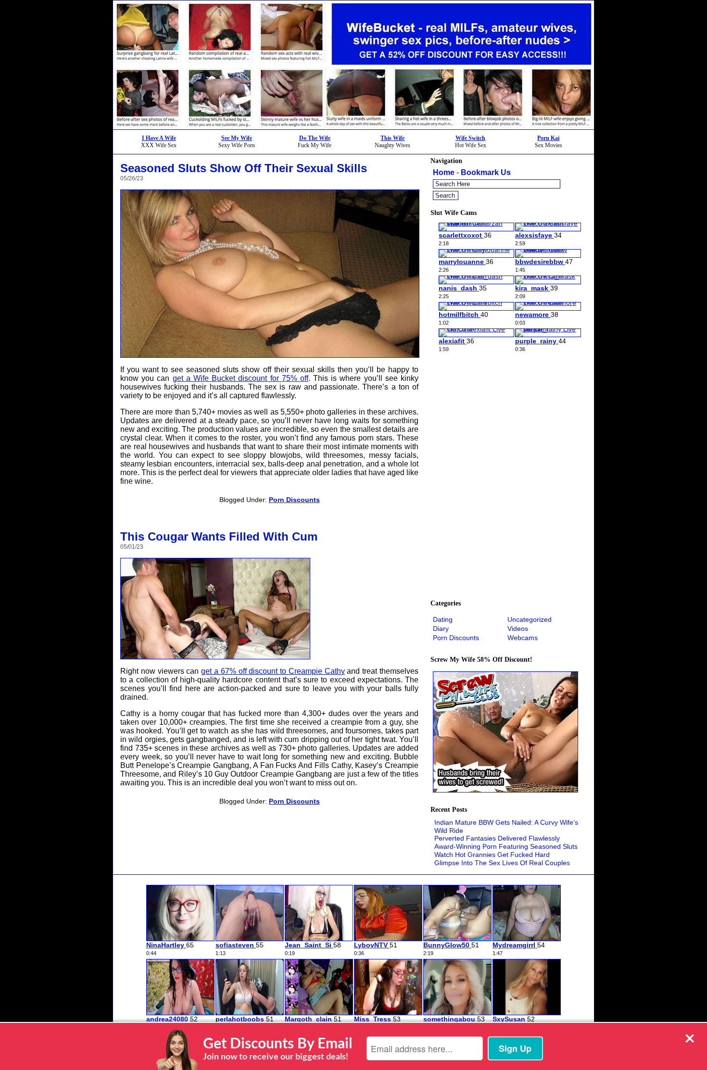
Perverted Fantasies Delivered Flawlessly (497, 838)
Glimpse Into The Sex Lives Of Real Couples (502, 863)
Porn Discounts (294, 500)
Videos (517, 628)
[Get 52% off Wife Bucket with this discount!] (353, 127)
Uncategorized (529, 619)
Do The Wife (314, 138)
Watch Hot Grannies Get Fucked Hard (492, 854)
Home (443, 172)
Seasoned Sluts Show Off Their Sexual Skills (243, 168)
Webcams (522, 638)
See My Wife (236, 138)
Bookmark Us (486, 172)
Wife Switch (470, 138)
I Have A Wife (159, 138)
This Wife (392, 138)
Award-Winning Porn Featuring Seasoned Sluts (506, 846)
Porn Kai (548, 138)
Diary (441, 628)
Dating (443, 619)
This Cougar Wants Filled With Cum (218, 536)
